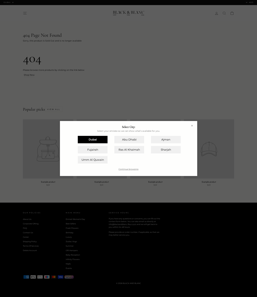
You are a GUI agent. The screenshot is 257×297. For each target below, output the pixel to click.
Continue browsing (128, 169)
